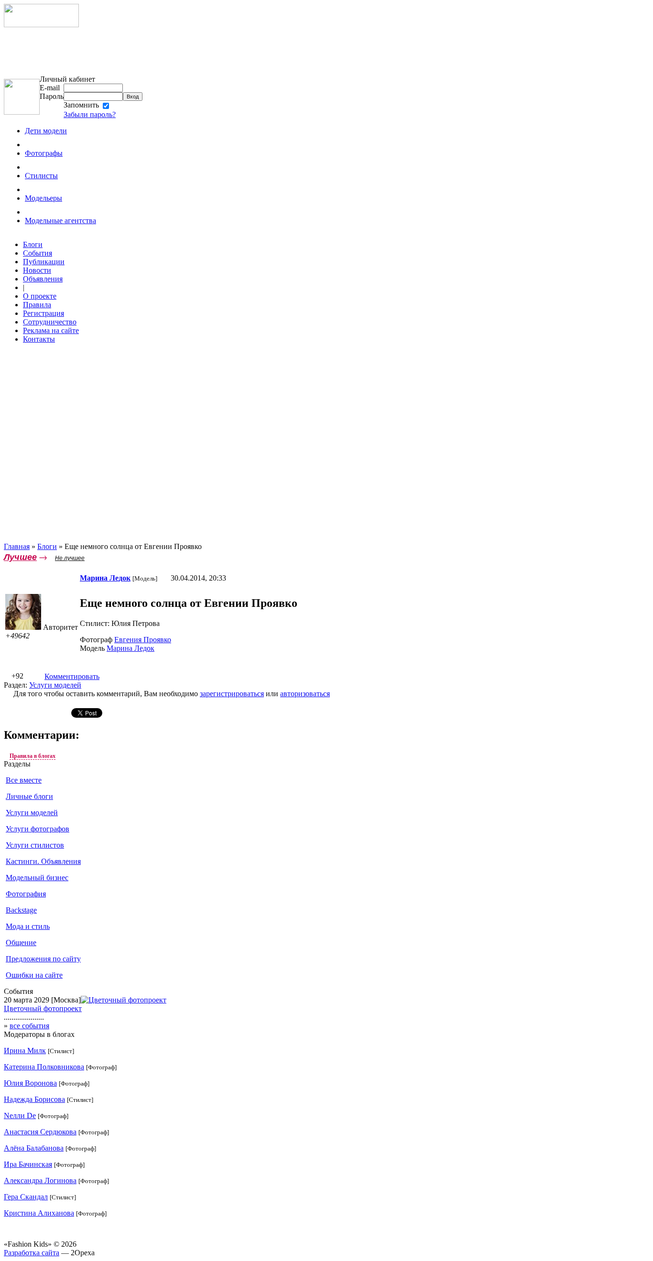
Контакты (39, 339)
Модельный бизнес (37, 877)
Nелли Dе (20, 1115)
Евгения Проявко (142, 640)
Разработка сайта (31, 1253)
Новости (37, 270)
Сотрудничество (49, 322)
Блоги (33, 244)
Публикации (44, 262)
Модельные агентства (60, 220)
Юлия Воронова (30, 1083)
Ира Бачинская (28, 1164)
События (37, 253)
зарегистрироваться (232, 694)
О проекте (39, 296)
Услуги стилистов (35, 845)
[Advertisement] (123, 51)
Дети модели (46, 131)
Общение (21, 942)
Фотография (26, 894)
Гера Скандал (26, 1197)
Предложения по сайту (43, 959)
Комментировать (71, 676)
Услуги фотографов (37, 829)
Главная (17, 546)
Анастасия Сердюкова (40, 1132)
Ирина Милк (25, 1050)
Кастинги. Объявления (43, 861)
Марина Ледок (130, 648)
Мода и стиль (28, 926)
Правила (37, 305)
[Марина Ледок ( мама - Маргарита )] (23, 627)
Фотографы (44, 153)
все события (29, 1026)
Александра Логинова (40, 1180)
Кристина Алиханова (39, 1213)
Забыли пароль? (90, 114)
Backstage (21, 910)
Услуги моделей (55, 685)
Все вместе (24, 780)
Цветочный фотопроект (43, 1008)
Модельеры (43, 198)
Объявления (43, 279)
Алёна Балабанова (34, 1148)
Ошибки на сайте (34, 975)
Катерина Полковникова (44, 1067)
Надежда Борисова (34, 1099)
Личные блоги (29, 796)
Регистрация (43, 313)
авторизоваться (305, 694)
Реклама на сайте (51, 330)
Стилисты (41, 176)
